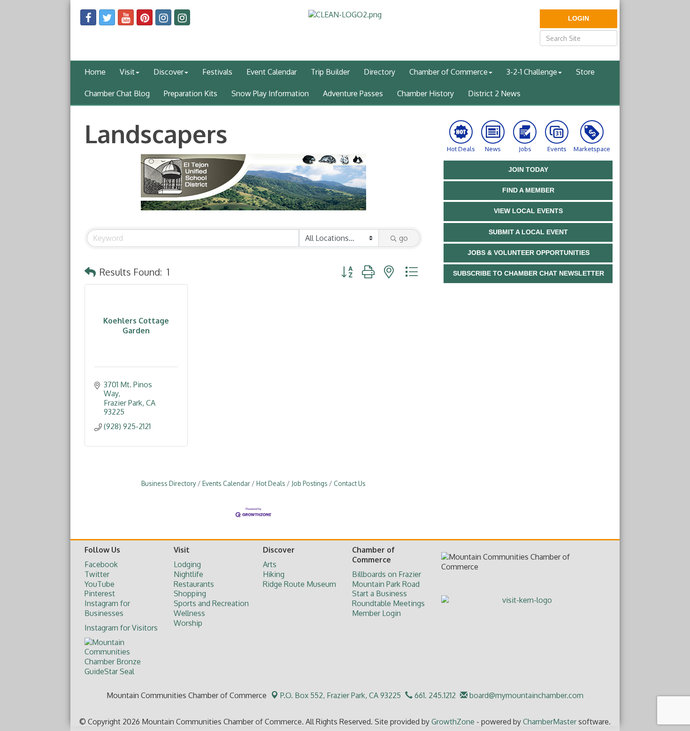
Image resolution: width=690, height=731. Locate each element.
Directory (379, 72)
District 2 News (494, 93)
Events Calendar (226, 483)
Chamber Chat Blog (117, 93)
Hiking (273, 574)
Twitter (96, 574)
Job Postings (309, 483)
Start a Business (379, 593)
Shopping (190, 593)
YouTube (99, 584)
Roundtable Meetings (388, 603)
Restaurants (194, 584)
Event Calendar (271, 72)
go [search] (403, 238)
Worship (188, 623)
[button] (90, 271)
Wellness (189, 613)
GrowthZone (453, 721)
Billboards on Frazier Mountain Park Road (386, 579)
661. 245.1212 (434, 695)
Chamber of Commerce (448, 72)
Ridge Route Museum (299, 584)
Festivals (217, 72)
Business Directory (168, 483)
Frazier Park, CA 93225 (340, 695)
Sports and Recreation (211, 603)
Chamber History (425, 93)
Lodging (187, 564)
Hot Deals (270, 483)
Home (95, 72)
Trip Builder (330, 72)
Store (585, 72)
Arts (269, 564)
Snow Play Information (270, 93)
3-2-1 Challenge (531, 72)
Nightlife (188, 574)
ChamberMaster (549, 721)
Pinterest (99, 593)
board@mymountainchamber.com (525, 695)
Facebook (101, 564)
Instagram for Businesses (107, 608)
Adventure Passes (353, 93)
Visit (127, 72)
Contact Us (350, 483)
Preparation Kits (190, 93)
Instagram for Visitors (121, 627)
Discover (168, 72)
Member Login (376, 613)
